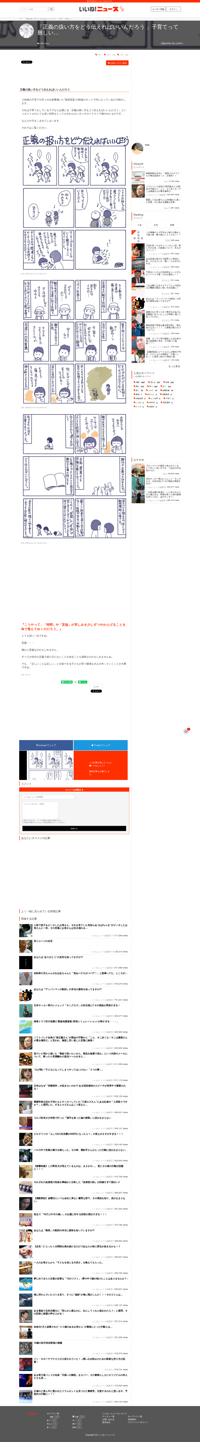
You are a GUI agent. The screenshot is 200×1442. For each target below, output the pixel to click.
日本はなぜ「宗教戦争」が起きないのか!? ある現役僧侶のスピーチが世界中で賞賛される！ (80, 1087)
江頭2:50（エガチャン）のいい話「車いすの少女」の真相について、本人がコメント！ (163, 247)
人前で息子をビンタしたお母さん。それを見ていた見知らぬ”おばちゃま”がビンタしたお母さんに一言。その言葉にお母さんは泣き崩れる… (81, 926)
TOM (147, 144)
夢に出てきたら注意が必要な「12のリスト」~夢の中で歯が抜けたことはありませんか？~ (81, 1278)
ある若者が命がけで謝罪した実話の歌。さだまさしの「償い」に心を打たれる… (163, 261)
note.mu (28, 674)
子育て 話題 (123, 55)
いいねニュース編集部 (100, 935)
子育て (100, 55)
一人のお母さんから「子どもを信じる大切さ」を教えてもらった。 (69, 1262)
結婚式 (153, 406)
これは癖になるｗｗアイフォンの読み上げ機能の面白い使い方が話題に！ (163, 286)
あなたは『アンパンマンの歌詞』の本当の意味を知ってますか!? (68, 989)
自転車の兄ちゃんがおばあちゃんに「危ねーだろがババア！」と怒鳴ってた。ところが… (81, 973)
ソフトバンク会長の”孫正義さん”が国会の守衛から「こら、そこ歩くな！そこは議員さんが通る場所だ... (163, 188)
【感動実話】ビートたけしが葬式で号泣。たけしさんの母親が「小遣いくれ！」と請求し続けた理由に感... (163, 354)
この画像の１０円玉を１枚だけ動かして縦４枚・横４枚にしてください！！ (163, 233)
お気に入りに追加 (118, 62)
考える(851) (177, 43)
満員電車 (167, 402)
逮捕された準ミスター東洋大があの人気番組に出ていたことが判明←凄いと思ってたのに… (163, 314)
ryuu (166, 181)
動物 (139, 394)
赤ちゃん (152, 394)
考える (155, 382)
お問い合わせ (108, 1419)
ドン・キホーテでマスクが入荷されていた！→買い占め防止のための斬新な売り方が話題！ (79, 1360)
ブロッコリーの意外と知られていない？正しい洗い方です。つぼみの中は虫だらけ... (163, 468)
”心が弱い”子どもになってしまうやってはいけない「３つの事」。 (69, 1069)
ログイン (173, 9)
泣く (167, 386)
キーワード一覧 (135, 1416)
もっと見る (174, 366)
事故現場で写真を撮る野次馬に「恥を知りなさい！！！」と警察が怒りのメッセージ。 (163, 327)
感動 (140, 382)
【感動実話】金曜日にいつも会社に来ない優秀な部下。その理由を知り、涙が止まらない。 (79, 1199)
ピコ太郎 (155, 398)
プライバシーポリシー (138, 1422)
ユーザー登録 (158, 9)
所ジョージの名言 (47, 941)
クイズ (140, 406)
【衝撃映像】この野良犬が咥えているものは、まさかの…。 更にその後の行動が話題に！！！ (78, 1167)
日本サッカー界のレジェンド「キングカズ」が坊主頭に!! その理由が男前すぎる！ (77, 1005)
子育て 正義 (110, 55)
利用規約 (132, 1419)
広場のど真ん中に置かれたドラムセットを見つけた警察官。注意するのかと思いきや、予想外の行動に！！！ (81, 1392)
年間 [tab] (172, 224)
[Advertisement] (72, 73)
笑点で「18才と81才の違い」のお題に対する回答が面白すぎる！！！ (70, 1214)
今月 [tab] (156, 224)
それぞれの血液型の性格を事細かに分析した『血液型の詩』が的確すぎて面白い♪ (77, 1182)
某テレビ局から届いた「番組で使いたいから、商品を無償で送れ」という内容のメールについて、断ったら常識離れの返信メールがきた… (81, 1055)
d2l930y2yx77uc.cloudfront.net (36, 273)
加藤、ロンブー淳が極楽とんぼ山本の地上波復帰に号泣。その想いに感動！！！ (163, 341)
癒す (140, 386)
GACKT (153, 402)
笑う (153, 386)
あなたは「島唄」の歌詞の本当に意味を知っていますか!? (64, 1230)
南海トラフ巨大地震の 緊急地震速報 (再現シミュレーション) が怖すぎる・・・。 (76, 1021)
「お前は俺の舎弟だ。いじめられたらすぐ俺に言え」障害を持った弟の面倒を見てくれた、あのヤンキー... (163, 494)
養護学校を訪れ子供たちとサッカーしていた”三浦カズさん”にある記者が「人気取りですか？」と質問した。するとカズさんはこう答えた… (81, 1103)
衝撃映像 (168, 390)
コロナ (152, 390)
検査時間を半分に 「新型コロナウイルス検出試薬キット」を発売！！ (162, 174)
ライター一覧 (108, 1416)
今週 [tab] (139, 224)
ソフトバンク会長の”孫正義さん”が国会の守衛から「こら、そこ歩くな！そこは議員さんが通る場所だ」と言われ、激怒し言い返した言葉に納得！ (81, 1039)
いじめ (140, 402)
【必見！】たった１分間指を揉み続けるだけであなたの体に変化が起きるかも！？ (77, 1246)
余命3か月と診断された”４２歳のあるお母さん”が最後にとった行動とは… (73, 1326)
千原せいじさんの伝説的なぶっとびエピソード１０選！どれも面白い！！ (163, 273)
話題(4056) (166, 43)
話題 (170, 382)
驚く (139, 390)
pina (165, 473)
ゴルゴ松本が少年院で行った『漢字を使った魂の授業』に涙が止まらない (72, 1117)
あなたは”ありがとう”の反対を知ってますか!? (58, 957)
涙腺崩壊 (140, 398)
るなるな (109, 1369)
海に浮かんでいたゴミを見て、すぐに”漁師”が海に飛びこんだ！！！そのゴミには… (78, 1294)
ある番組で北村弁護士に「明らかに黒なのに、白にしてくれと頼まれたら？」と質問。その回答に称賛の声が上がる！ (81, 1312)
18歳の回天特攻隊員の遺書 (48, 1342)
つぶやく (96, 687)
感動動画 (167, 394)
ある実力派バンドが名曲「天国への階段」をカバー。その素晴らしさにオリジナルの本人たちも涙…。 (81, 1376)
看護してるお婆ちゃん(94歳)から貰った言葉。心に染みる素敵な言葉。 (163, 200)
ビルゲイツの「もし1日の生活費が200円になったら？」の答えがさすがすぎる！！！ (78, 1133)
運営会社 (106, 1422)
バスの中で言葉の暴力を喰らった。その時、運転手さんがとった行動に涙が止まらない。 (81, 1150)
